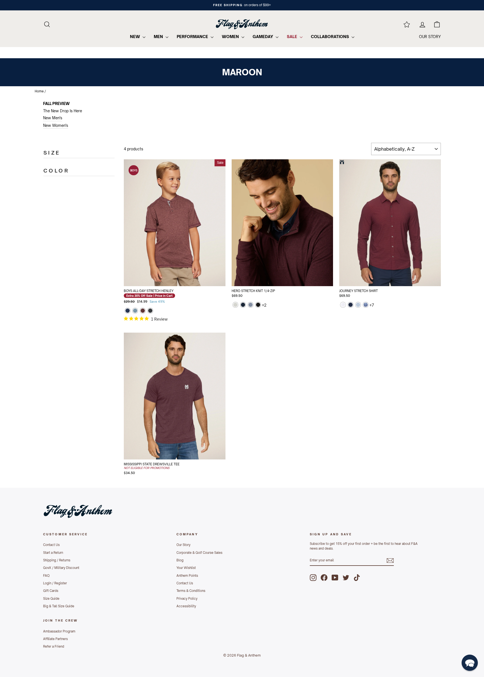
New (135, 36)
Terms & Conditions (190, 591)
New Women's (55, 125)
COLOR (56, 170)
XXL (271, 276)
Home (39, 91)
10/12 (163, 276)
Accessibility (186, 606)
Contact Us (51, 545)
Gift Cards (50, 591)
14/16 (185, 276)
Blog (179, 560)
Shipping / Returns (56, 560)
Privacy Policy (186, 599)
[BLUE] (250, 305)
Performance (193, 36)
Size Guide (51, 599)
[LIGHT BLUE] (135, 311)
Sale (292, 36)
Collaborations (330, 36)
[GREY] (235, 305)
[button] (470, 663)
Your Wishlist (186, 568)
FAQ (46, 576)
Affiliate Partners (55, 639)
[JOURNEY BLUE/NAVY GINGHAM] (365, 305)
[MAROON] (142, 311)
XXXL (293, 276)
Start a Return (53, 553)
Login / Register (55, 583)
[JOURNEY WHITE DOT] (343, 305)
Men (159, 36)
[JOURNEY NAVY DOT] (350, 305)
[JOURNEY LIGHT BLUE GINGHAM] (358, 305)
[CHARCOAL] (150, 311)
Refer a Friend (53, 646)
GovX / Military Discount (61, 568)
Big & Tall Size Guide (58, 606)
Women (231, 36)
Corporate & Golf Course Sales (199, 553)
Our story (430, 36)
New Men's (52, 118)
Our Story (183, 545)
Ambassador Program (59, 631)
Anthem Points (187, 576)
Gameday (263, 36)
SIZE (52, 153)
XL (315, 262)
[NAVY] (127, 311)
